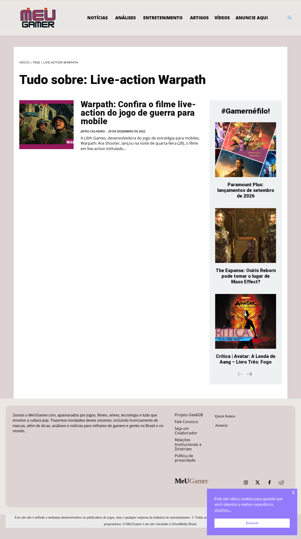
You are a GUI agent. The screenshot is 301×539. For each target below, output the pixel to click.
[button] (289, 18)
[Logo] (38, 17)
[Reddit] (281, 482)
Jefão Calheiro (93, 131)
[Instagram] (246, 482)
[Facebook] (269, 482)
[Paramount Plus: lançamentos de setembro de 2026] (245, 149)
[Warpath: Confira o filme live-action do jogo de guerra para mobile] (46, 124)
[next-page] (249, 374)
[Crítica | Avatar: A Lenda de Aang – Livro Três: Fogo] (245, 321)
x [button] (293, 492)
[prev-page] (240, 374)
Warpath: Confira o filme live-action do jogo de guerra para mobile (138, 112)
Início (24, 62)
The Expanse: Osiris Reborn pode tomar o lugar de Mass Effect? (246, 276)
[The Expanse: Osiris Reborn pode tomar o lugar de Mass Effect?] (245, 235)
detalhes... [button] (223, 510)
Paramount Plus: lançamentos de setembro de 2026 (245, 190)
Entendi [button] (252, 523)
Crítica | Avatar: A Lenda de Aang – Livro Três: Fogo (245, 359)
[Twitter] (257, 482)
